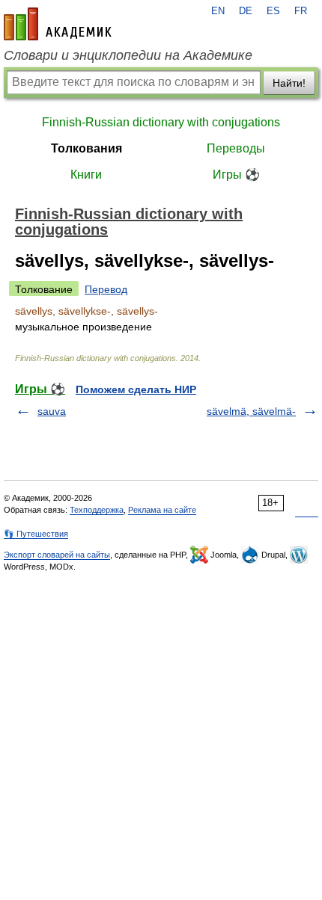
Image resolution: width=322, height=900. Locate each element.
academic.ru (58, 23)
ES (273, 11)
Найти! (289, 83)
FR (300, 11)
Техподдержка (97, 509)
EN (218, 11)
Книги (86, 174)
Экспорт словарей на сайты (57, 554)
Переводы (236, 148)
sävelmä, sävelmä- (251, 411)
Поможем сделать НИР (136, 389)
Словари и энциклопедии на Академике (128, 55)
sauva (51, 411)
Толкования (86, 148)
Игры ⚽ (236, 174)
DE (245, 11)
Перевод (106, 289)
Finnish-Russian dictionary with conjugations (161, 122)
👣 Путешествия (36, 533)
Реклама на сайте (162, 509)
